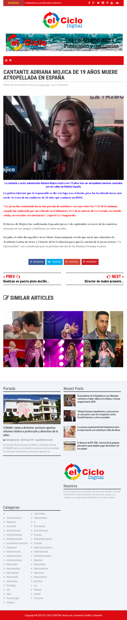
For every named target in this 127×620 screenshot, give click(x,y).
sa (35, 585)
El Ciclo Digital (53, 615)
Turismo (38, 598)
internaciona (41, 551)
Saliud (37, 589)
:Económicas (13, 517)
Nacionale (12, 577)
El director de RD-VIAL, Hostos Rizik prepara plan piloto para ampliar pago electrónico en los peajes (98, 445)
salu (8, 593)
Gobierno (11, 547)
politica (38, 581)
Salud (37, 593)
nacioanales (13, 568)
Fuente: (38, 543)
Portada (11, 585)
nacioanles (12, 572)
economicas (13, 530)
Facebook (37, 262)
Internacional (13, 555)
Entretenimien (14, 539)
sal (8, 589)
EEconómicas (14, 534)
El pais (38, 534)
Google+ (74, 262)
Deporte (11, 522)
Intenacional (13, 551)
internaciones (14, 560)
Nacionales (40, 577)
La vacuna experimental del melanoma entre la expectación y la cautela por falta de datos (98, 429)
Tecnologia (12, 598)
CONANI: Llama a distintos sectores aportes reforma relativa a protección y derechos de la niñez (30, 431)
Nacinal (38, 560)
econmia (11, 526)
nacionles (12, 581)
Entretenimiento (43, 539)
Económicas (41, 530)
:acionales (39, 513)
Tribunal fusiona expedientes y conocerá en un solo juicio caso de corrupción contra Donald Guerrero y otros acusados (98, 414)
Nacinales (12, 564)
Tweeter (56, 262)
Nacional (39, 572)
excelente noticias (17, 543)
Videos (10, 602)
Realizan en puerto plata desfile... (26, 281)
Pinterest (91, 262)
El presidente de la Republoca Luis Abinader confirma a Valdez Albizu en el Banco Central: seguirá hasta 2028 (60, 3)
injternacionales (43, 547)
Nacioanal (39, 564)
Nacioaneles (41, 568)
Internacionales (43, 555)
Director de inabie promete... (104, 281)
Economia (39, 526)
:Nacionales (40, 517)
